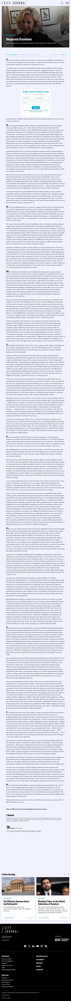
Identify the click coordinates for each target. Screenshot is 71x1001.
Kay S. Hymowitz (10, 35)
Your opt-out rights (6, 997)
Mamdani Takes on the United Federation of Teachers (51, 902)
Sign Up (35, 108)
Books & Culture (9, 918)
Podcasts (4, 963)
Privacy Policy (45, 110)
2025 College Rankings (8, 970)
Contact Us (39, 969)
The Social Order (24, 54)
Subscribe (39, 963)
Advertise (4, 978)
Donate (11, 815)
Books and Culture (7, 965)
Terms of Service (35, 111)
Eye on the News (44, 918)
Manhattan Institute (7, 980)
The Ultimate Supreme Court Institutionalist (16, 902)
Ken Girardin (41, 898)
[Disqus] (35, 846)
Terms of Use (6, 984)
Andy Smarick (7, 898)
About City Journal (42, 956)
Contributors (40, 959)
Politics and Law (35, 54)
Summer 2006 (55, 54)
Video (3, 967)
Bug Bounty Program (8, 986)
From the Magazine (7, 961)
